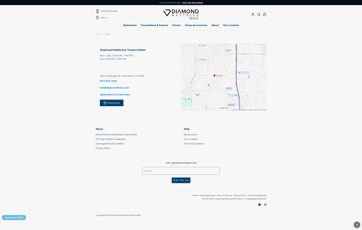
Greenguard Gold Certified (110, 143)
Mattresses (130, 25)
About (215, 25)
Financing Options (193, 143)
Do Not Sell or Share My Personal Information (222, 199)
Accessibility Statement (255, 199)
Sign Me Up (181, 180)
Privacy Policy (103, 148)
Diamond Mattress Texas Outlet (126, 215)
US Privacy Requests (257, 195)
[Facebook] (259, 204)
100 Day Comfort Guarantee (111, 139)
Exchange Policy (208, 195)
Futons (176, 25)
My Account (190, 134)
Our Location (231, 25)
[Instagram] (265, 204)
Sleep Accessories (196, 25)
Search (195, 195)
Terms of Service (224, 195)
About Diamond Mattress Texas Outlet (116, 134)
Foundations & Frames (154, 25)
